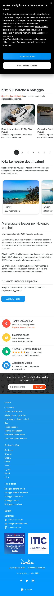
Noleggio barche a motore (16, 492)
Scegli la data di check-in (12, 95)
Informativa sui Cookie (14, 434)
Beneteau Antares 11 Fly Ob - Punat (16, 130)
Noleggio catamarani (13, 496)
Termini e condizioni (13, 430)
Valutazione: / (27, 354)
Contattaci (9, 515)
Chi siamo (9, 407)
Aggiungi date (13, 298)
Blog (6, 422)
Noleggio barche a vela (14, 488)
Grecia (7, 457)
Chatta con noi (14, 527)
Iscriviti (39, 386)
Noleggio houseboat (13, 504)
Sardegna (8, 449)
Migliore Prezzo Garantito (23, 327)
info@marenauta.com (18, 523)
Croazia (7, 453)
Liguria (7, 469)
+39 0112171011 (15, 519)
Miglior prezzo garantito (14, 415)
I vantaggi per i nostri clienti (16, 419)
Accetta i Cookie (27, 56)
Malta (6, 465)
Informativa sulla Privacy (15, 438)
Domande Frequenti (13, 411)
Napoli (7, 473)
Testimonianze (11, 426)
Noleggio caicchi (11, 500)
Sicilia (7, 461)
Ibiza (6, 477)
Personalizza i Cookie (27, 65)
